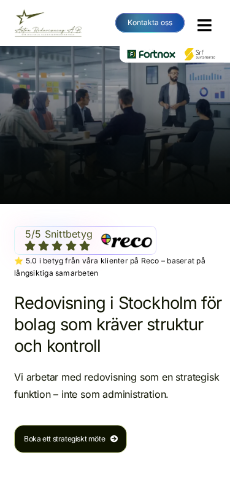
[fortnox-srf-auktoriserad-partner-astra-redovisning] (175, 51)
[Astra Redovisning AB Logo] (48, 12)
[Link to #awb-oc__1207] (204, 25)
